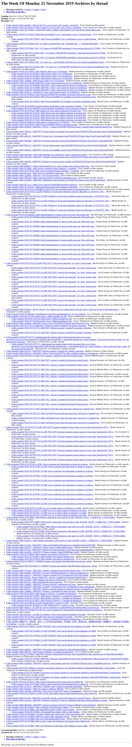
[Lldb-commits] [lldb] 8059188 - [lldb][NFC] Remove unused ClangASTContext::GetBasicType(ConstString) (51, 705)
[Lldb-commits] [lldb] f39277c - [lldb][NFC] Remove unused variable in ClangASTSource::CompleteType (50, 589)
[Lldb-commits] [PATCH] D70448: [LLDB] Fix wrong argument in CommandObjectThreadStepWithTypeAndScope (54, 610)
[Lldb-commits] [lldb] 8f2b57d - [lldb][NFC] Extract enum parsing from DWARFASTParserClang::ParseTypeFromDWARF (57, 145)
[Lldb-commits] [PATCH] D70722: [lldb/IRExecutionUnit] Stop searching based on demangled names (48, 189)
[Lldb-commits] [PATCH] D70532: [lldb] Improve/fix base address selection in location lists (43, 111)
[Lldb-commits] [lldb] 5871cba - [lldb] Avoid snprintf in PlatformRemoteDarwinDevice (42, 185)
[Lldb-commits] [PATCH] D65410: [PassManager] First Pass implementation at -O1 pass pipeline (46, 314)
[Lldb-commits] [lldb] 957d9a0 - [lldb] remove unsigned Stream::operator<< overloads (41, 168)
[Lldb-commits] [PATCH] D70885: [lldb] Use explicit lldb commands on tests (38, 716)
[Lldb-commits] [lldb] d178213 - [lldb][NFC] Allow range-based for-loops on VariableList (43, 92)
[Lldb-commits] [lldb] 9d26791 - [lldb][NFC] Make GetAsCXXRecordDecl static (39, 547)
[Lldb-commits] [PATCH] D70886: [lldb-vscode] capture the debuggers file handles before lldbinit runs (48, 721)
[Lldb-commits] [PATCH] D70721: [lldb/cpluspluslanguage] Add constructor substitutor (42, 187)
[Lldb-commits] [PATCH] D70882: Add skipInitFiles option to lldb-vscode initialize (40, 709)
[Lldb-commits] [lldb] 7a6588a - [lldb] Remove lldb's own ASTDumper (35, 81)
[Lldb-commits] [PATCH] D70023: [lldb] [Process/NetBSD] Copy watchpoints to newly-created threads (49, 34)
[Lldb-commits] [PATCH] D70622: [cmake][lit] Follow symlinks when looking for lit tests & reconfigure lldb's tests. (53, 30)
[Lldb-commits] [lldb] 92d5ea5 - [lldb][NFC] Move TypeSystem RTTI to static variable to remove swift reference (52, 353)
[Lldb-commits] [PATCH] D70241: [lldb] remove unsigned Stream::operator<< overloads (42, 171)
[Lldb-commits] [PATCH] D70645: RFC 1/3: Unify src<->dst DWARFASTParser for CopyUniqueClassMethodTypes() (55, 62)
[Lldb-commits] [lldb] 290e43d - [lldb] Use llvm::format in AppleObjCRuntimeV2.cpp (41, 178)
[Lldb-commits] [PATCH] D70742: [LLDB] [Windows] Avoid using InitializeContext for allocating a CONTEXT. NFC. (55, 192)
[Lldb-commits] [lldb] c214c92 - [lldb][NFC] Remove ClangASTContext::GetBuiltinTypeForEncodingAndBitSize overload (57, 700)
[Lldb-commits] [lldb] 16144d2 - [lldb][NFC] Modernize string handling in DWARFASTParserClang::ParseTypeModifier (56, 180)
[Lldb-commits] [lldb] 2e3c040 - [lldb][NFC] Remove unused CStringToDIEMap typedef (43, 552)
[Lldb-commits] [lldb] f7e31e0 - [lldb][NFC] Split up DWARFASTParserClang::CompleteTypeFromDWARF (51, 545)
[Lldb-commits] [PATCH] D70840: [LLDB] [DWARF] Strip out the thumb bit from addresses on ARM (48, 626)
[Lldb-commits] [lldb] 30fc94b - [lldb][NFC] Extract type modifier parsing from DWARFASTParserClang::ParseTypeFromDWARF (60, 150)
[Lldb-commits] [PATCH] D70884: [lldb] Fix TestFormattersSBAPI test (35, 719)
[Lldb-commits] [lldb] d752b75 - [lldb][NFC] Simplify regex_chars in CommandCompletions (44, 686)
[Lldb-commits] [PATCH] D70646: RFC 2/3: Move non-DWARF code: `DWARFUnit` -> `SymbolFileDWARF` (52, 44)
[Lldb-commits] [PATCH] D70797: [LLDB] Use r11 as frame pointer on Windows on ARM (44, 508)
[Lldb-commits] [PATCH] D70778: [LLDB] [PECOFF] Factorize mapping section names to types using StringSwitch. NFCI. (57, 427)
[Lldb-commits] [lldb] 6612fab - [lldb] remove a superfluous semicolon (35, 173)
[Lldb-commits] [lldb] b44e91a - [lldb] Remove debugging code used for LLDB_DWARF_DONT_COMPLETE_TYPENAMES (59, 540)
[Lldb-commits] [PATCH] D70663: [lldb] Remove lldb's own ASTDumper (37, 71)
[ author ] (36, 9)
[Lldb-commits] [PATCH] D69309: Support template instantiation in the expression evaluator (44, 106)
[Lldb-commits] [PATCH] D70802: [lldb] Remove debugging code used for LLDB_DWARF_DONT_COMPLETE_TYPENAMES (61, 517)
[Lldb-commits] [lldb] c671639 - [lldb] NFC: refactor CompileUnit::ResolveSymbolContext (43, 619)
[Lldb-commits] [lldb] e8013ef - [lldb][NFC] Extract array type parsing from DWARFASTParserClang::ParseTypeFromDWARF (59, 136)
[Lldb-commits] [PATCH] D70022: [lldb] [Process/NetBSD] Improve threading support (42, 124)
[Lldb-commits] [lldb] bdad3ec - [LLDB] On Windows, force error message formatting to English (46, 614)
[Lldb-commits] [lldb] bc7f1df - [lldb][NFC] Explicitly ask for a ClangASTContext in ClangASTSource (48, 698)
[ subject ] (28, 9)
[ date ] (43, 9)
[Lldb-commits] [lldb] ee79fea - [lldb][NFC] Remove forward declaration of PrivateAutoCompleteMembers (50, 550)
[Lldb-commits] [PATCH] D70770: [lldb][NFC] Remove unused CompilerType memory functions (46, 326)
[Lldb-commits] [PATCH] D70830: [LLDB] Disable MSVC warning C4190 (37, 603)
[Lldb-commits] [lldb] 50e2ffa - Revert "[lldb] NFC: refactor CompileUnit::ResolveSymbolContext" (47, 577)
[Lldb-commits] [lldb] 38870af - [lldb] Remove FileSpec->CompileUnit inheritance (40, 652)
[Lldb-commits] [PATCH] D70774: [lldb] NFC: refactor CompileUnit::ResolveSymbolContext (45, 356)
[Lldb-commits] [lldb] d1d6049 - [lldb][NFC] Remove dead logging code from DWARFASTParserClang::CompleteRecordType (58, 663)
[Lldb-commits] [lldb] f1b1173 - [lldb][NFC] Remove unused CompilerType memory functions (45, 351)
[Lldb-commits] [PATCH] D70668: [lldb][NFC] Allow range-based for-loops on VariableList (44, 83)
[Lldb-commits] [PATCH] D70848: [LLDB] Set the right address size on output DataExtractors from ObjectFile (52, 693)
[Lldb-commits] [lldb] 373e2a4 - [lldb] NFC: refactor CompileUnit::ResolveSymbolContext (43, 570)
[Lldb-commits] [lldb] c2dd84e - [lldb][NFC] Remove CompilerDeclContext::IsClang (41, 591)
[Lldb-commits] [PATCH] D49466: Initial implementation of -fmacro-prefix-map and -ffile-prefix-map (48, 215)
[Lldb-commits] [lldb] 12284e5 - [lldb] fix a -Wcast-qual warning (33, 175)
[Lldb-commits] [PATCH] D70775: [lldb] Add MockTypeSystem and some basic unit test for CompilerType (50, 409)
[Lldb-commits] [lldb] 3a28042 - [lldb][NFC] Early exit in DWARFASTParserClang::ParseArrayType (48, 323)
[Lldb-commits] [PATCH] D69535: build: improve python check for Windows (38, 122)
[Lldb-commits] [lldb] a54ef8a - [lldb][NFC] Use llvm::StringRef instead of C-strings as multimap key (47, 573)
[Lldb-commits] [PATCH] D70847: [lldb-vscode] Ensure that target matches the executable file (45, 682)
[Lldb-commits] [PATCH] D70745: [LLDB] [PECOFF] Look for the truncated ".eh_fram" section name (49, 263)
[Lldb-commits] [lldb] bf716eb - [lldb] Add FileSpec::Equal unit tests (34, 582)
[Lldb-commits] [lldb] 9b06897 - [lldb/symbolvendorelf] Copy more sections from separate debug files (48, 166)
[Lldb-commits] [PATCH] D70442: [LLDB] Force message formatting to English (39, 617)
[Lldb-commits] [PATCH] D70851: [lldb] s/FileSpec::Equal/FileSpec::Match (37, 707)
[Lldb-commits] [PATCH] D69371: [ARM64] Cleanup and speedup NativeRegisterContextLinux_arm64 (49, 561)
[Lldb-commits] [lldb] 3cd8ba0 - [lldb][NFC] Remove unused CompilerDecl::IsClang (41, 584)
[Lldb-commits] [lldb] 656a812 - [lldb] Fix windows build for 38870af (35, 689)
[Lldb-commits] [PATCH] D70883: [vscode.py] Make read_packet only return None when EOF (45, 714)
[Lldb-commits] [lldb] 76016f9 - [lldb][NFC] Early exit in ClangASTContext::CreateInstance (44, 691)
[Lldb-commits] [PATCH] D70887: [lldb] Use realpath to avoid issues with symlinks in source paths (47, 726)
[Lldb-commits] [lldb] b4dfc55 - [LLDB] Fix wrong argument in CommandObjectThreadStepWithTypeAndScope (53, 607)
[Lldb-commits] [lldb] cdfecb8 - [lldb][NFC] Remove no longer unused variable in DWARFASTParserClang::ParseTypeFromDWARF (61, 161)
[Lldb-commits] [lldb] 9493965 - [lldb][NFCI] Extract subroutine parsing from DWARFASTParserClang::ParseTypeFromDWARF (59, 141)
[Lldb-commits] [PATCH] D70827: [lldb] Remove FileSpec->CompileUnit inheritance (41, 594)
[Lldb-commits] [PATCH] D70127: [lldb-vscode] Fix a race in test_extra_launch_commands (44, 27)
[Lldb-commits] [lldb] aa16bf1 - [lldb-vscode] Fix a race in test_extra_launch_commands (42, 25)
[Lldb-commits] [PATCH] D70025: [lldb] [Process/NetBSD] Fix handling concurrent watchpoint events (48, 94)
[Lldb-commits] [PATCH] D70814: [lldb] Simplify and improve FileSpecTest (37, 554)
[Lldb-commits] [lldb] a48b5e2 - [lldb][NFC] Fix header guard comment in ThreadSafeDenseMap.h (47, 649)
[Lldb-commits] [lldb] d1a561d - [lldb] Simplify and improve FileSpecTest (36, 580)
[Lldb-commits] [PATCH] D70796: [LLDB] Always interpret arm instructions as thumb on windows (47, 464)
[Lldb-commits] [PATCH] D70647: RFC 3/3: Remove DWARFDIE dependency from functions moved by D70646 (53, 48)
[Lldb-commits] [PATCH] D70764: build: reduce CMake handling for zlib (36, 316)
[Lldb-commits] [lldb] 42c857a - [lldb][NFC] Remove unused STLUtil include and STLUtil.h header (47, 575)
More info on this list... (16, 12)
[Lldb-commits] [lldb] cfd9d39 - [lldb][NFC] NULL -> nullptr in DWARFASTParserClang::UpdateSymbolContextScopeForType (59, 127)
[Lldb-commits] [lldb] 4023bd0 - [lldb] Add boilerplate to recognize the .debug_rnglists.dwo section (47, 155)
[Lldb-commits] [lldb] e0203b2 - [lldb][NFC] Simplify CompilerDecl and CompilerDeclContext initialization (50, 587)
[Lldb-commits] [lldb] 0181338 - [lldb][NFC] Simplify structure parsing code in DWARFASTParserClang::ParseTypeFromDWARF (60, 157)
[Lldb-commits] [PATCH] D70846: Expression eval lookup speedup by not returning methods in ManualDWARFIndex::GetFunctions (61, 668)
